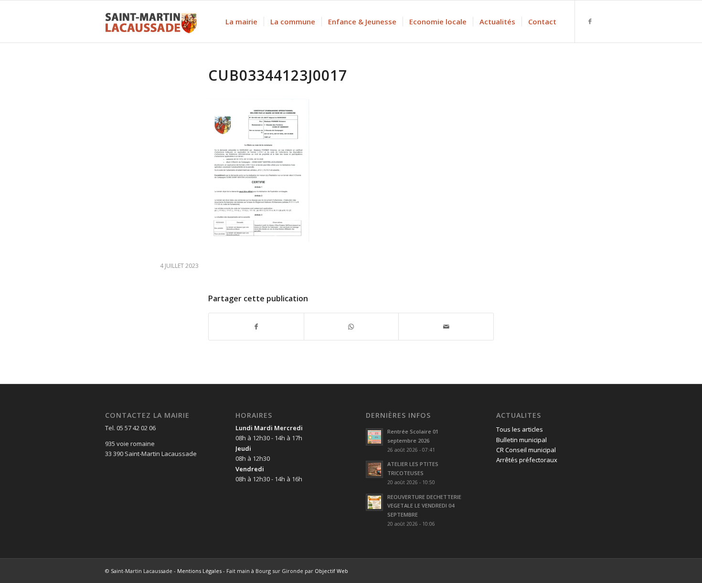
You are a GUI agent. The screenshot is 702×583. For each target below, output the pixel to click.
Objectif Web (331, 570)
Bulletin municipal (521, 439)
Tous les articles (519, 429)
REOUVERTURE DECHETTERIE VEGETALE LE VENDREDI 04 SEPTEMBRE (424, 506)
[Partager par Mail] (446, 326)
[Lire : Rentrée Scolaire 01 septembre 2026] (374, 436)
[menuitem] (241, 21)
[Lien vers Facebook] (590, 21)
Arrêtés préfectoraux (526, 460)
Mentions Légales (199, 570)
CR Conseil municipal (526, 449)
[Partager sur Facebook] (256, 326)
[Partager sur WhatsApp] (351, 326)
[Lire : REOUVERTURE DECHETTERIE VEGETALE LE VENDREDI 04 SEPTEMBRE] (374, 502)
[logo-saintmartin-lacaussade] (151, 21)
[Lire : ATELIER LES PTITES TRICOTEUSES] (374, 469)
